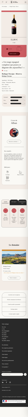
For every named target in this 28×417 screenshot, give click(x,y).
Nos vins (4, 336)
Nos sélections (6, 354)
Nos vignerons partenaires (9, 357)
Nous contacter (6, 373)
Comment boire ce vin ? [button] (22, 207)
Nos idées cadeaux (6, 349)
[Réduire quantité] (21, 49)
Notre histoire (5, 363)
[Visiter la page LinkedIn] (3, 391)
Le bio (3, 338)
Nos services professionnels (9, 369)
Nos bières (4, 343)
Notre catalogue (5, 6)
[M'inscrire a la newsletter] (25, 383)
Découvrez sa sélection (13, 144)
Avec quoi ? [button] (14, 207)
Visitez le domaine (13, 287)
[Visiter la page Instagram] (9, 391)
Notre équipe (5, 366)
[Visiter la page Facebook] (6, 391)
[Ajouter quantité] (21, 48)
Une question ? (6, 376)
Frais (5, 103)
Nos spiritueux (5, 345)
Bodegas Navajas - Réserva (16, 6)
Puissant (5, 106)
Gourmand (6, 100)
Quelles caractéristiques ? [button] (5, 208)
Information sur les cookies (7, 399)
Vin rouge (6, 73)
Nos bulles (4, 341)
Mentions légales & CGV (6, 396)
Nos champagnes (6, 340)
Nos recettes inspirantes (8, 360)
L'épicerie (4, 347)
